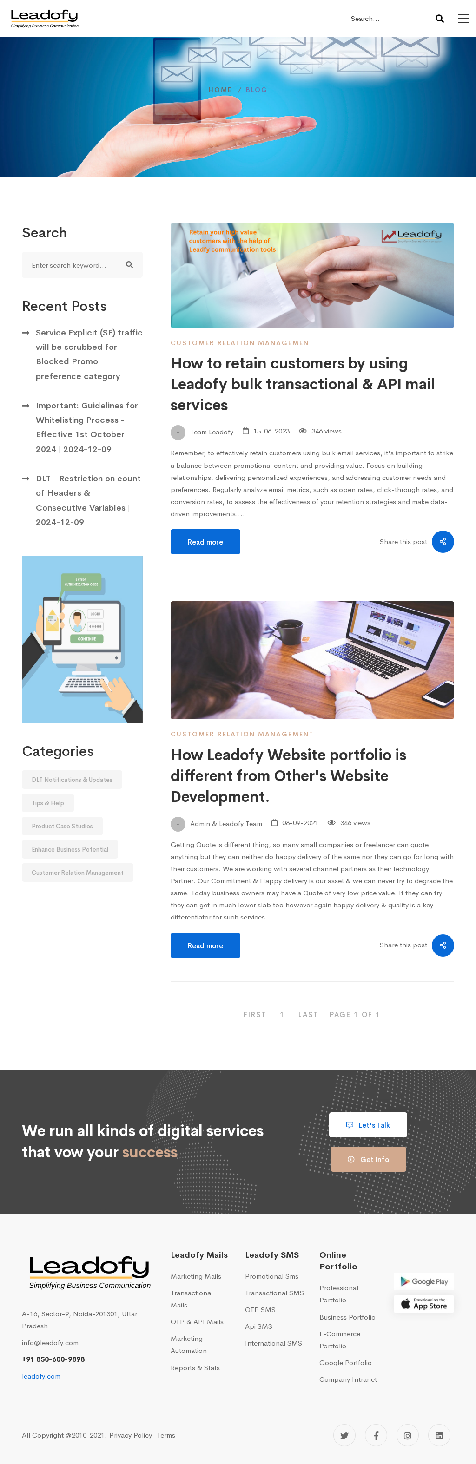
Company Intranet (348, 1379)
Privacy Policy (130, 1435)
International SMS (273, 1343)
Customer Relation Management (78, 873)
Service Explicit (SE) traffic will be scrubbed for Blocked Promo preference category (89, 354)
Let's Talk (373, 1125)
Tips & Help (48, 803)
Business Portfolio (347, 1317)
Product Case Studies (62, 826)
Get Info (373, 1159)
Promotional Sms (271, 1276)
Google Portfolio (345, 1362)
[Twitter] (344, 1435)
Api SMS (258, 1326)
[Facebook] (376, 1435)
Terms (166, 1435)
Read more (205, 542)
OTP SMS (260, 1309)
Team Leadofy (210, 431)
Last (308, 1014)
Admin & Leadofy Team (225, 823)
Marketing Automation (189, 1344)
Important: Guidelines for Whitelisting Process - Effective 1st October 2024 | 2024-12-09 (87, 427)
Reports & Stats (195, 1367)
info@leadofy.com (50, 1342)
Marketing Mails (196, 1276)
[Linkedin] (439, 1435)
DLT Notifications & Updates (72, 780)
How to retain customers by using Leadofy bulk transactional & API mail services (303, 384)
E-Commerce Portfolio (339, 1339)
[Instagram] (408, 1435)
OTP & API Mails (197, 1321)
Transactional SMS (274, 1292)
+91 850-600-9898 (53, 1359)
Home (220, 89)
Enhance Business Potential (70, 849)
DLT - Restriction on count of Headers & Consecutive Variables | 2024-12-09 (88, 500)
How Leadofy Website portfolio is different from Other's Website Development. (288, 776)
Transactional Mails (192, 1298)
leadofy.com (41, 1376)
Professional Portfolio (338, 1293)
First (255, 1014)
